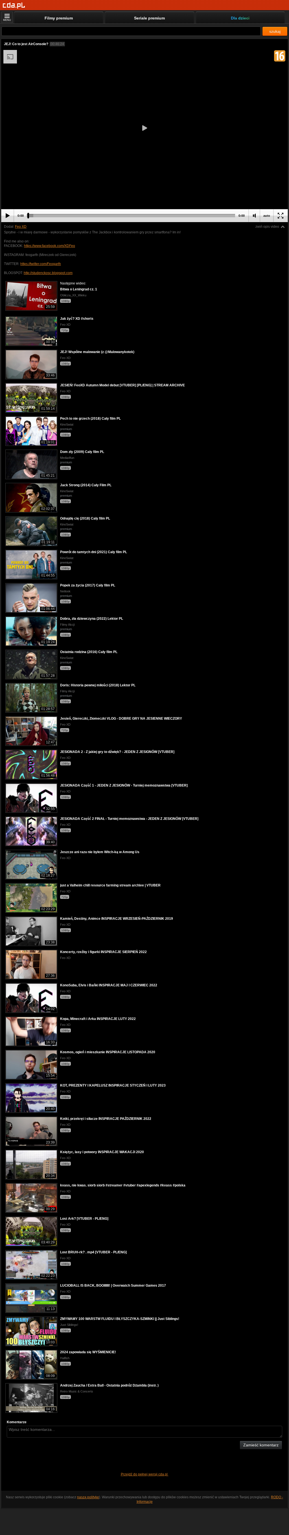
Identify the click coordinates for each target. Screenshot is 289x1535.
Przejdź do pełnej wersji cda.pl (144, 1474)
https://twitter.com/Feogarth (40, 264)
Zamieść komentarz (261, 1445)
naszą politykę (88, 1497)
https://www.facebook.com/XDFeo (49, 246)
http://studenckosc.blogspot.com (48, 273)
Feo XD (21, 227)
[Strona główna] (14, 5)
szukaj (275, 31)
